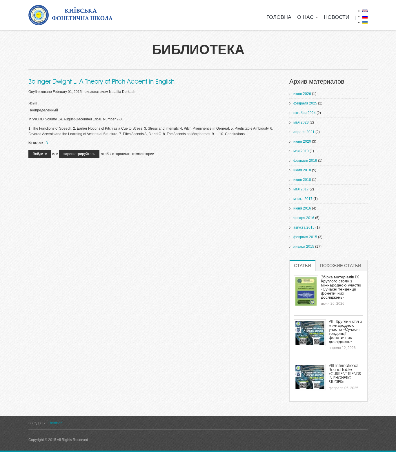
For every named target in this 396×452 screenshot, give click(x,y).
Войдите (40, 154)
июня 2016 (302, 208)
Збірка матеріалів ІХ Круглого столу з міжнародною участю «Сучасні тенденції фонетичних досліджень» (341, 287)
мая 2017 (301, 189)
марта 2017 (303, 199)
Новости (336, 17)
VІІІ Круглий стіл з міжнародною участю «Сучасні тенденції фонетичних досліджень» (345, 331)
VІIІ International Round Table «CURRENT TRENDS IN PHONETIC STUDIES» (345, 374)
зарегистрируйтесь (79, 154)
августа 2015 (304, 227)
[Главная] (70, 15)
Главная (55, 423)
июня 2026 (302, 94)
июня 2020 (302, 141)
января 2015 (303, 247)
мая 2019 (301, 151)
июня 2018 (302, 180)
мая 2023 (301, 122)
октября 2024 (304, 113)
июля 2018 (302, 170)
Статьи (304, 266)
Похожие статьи (340, 266)
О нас (306, 17)
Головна (278, 17)
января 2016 (303, 218)
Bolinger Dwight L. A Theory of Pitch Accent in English (101, 81)
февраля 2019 (305, 161)
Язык (32, 103)
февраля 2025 (305, 103)
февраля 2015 (305, 237)
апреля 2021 (304, 132)
